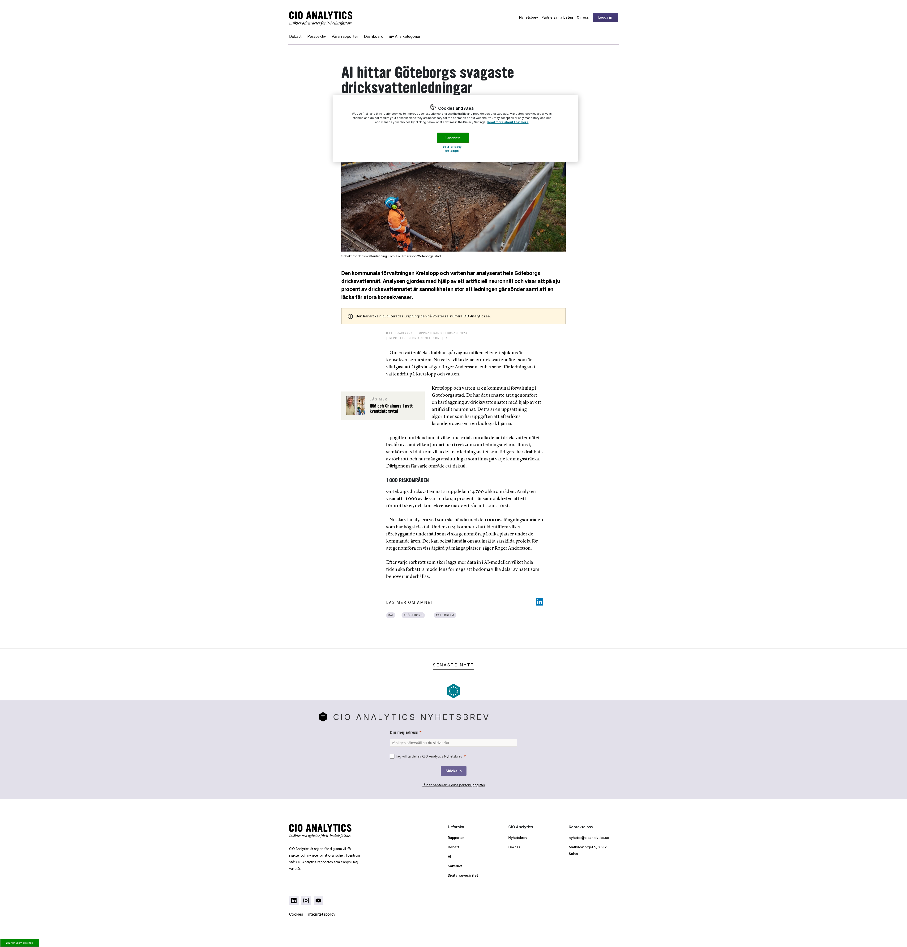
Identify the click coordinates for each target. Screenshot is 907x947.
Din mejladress (404, 732)
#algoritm (445, 615)
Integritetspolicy (321, 914)
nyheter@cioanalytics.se (589, 838)
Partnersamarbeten (557, 17)
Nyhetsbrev (528, 17)
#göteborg (413, 615)
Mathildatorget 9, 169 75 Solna (588, 850)
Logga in (605, 17)
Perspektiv (316, 36)
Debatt (295, 36)
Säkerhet (455, 866)
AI (449, 856)
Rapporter (456, 838)
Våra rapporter (345, 36)
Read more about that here (507, 122)
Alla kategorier (407, 36)
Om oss (583, 17)
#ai (390, 615)
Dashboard (373, 36)
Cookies (296, 914)
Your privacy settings (19, 942)
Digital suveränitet (463, 875)
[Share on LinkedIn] (539, 602)
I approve (452, 137)
